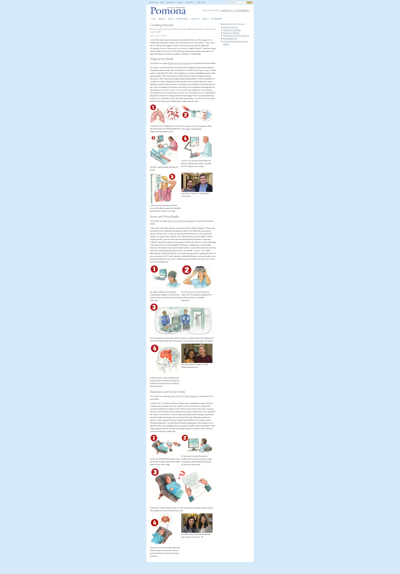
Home (154, 18)
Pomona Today (182, 18)
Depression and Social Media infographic (182, 396)
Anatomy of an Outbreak (232, 30)
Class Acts (195, 18)
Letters (170, 18)
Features (161, 18)
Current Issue (201, 2)
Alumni (205, 18)
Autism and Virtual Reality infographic (180, 221)
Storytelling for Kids (230, 38)
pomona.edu (153, 2)
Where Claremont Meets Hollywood (236, 35)
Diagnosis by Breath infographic (179, 63)
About (162, 2)
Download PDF (216, 18)
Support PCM (189, 2)
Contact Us (171, 2)
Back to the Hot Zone (230, 27)
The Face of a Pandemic (231, 33)
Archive (180, 2)
